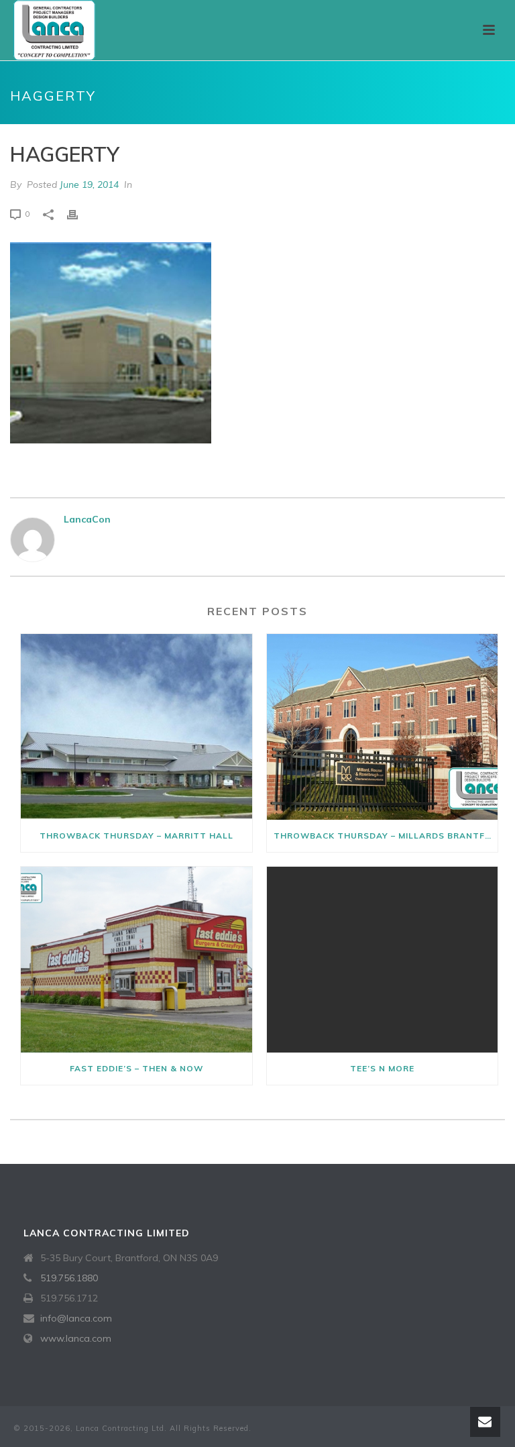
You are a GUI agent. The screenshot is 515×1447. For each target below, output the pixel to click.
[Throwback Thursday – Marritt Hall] (136, 727)
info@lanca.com (76, 1318)
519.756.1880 (69, 1278)
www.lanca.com (75, 1338)
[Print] (79, 213)
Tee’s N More (382, 1068)
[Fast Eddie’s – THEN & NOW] (136, 960)
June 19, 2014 (89, 184)
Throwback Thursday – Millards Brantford (386, 835)
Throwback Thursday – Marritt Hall (136, 835)
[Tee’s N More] (382, 960)
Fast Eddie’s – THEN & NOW (136, 1068)
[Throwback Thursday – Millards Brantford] (382, 727)
